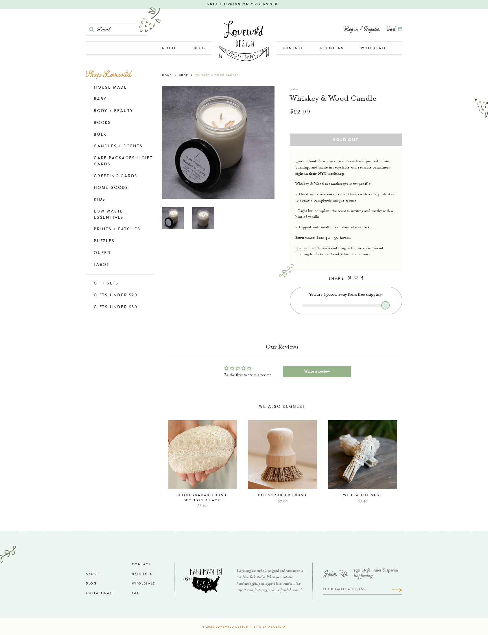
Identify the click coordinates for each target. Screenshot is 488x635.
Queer (102, 253)
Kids (100, 200)
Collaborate (100, 593)
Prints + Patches (117, 229)
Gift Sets (106, 284)
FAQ (136, 593)
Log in (351, 29)
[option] (202, 467)
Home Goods (111, 188)
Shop (183, 75)
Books (102, 123)
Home (167, 75)
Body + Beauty (113, 111)
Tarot (102, 265)
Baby (100, 99)
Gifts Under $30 (116, 307)
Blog (200, 48)
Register (372, 29)
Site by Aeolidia (270, 627)
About (169, 48)
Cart (391, 29)
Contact (293, 48)
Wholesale (374, 48)
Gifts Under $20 (116, 295)
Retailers (331, 48)
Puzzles (104, 241)
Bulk (100, 135)
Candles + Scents (118, 146)
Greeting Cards (116, 176)
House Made (110, 88)
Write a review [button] (317, 371)
